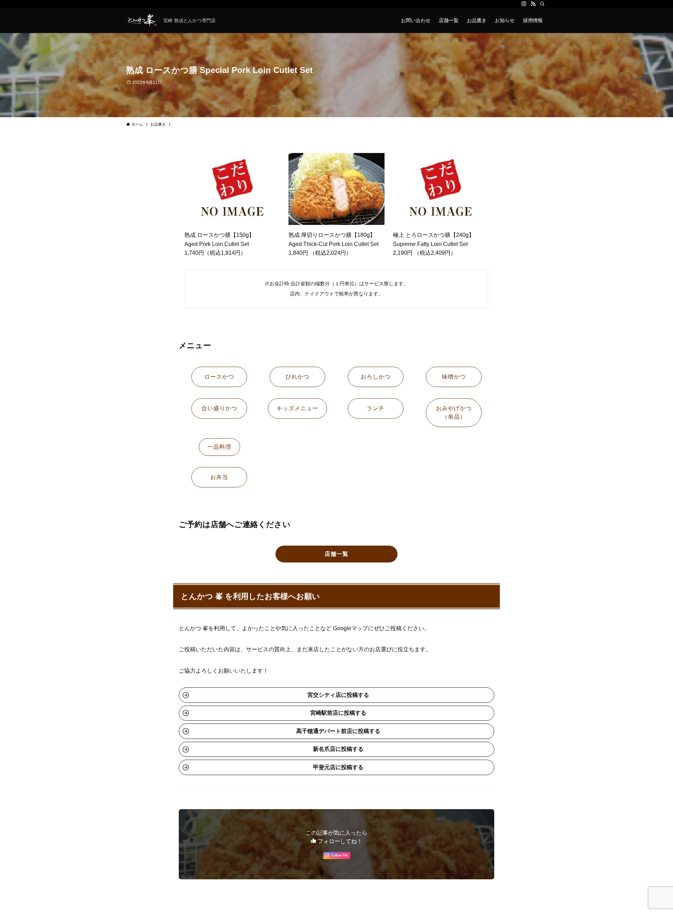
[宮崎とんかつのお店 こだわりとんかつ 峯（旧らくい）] (142, 20)
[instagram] (524, 4)
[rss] (533, 4)
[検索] (542, 4)
